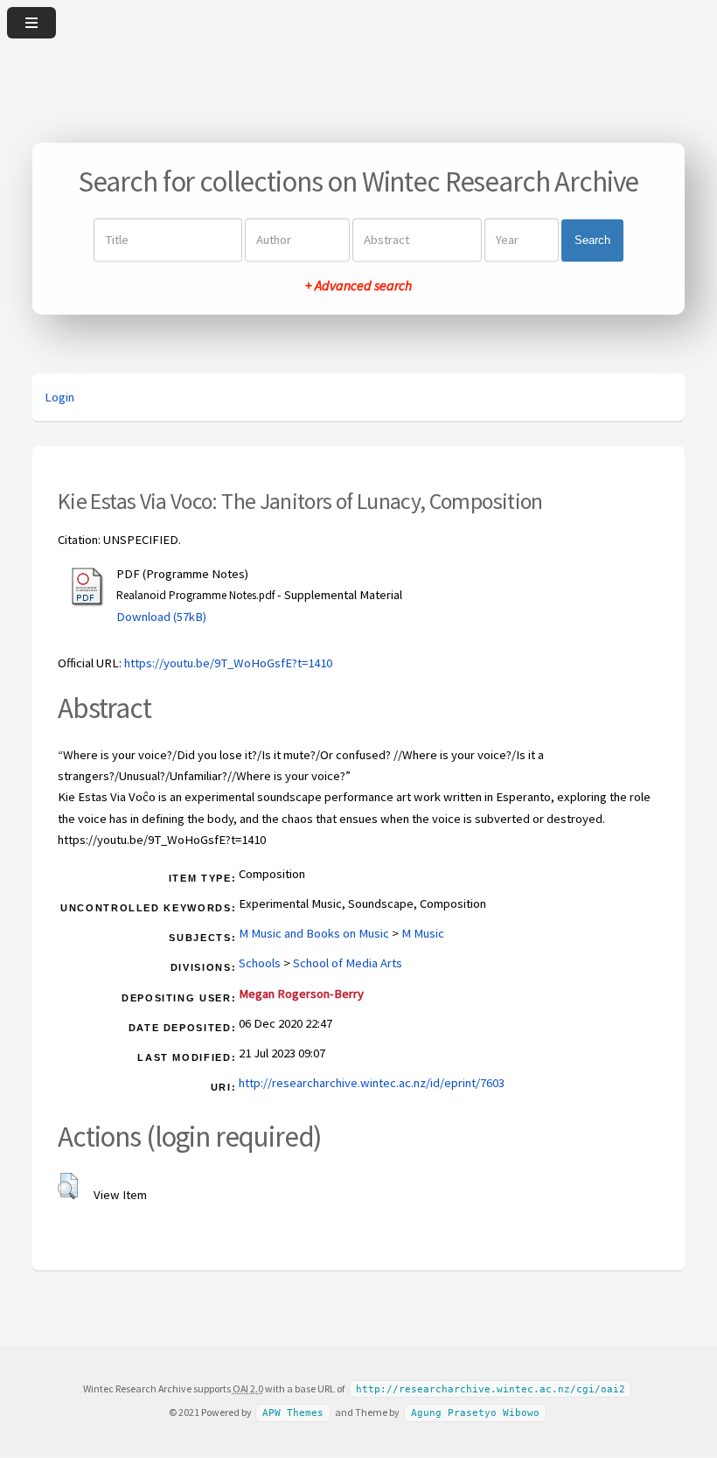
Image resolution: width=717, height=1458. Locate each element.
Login (59, 397)
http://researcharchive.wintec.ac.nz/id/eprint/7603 (372, 1083)
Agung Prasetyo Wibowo (475, 1413)
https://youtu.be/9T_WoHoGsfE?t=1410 (228, 663)
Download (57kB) (161, 616)
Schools (260, 963)
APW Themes (293, 1413)
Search (592, 240)
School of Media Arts (347, 963)
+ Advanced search (358, 286)
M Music (422, 933)
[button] (68, 1186)
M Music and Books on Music (314, 933)
